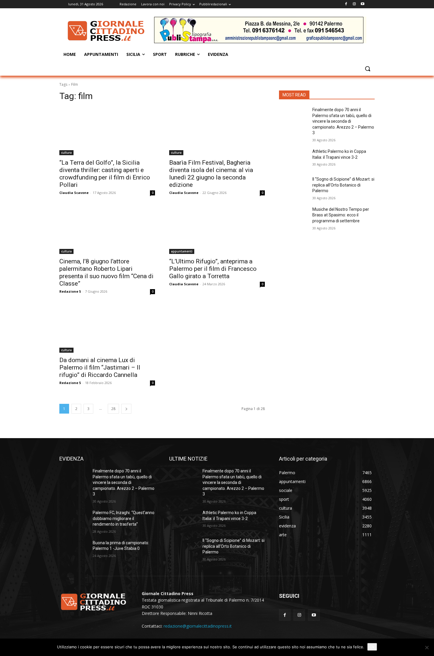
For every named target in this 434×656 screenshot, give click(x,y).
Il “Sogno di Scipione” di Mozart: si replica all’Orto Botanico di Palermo (343, 185)
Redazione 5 (70, 291)
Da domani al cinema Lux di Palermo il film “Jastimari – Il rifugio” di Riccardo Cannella (99, 367)
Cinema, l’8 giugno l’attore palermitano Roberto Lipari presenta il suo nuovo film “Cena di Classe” (106, 272)
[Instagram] (354, 4)
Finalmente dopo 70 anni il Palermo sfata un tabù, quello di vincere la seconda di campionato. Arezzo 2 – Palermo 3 (343, 121)
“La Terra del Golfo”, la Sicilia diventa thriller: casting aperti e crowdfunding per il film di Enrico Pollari (104, 173)
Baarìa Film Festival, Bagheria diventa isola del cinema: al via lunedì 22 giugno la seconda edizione (211, 173)
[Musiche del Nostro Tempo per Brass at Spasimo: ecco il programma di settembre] (293, 217)
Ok (372, 646)
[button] (367, 68)
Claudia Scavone (74, 192)
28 (113, 408)
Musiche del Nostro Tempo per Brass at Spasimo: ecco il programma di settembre (340, 215)
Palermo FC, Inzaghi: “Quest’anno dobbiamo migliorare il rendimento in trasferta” (123, 518)
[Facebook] (346, 4)
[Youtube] (362, 4)
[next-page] (126, 409)
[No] (427, 647)
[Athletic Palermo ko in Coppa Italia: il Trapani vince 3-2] (293, 159)
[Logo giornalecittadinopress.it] (106, 31)
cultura (66, 152)
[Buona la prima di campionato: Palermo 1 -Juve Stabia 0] (73, 550)
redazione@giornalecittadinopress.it (198, 626)
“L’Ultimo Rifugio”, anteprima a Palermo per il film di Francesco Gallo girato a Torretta (213, 269)
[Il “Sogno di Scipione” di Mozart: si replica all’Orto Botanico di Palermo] (293, 186)
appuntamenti (181, 251)
